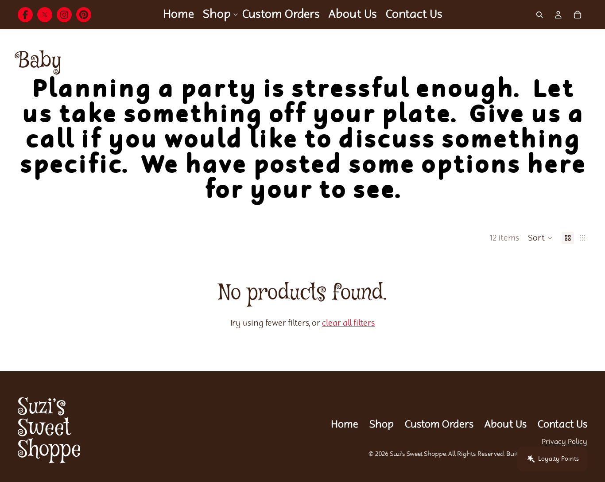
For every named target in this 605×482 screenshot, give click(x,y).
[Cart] (577, 14)
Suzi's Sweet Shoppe (418, 454)
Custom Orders (439, 425)
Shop (381, 425)
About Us (506, 425)
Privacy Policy (564, 442)
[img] (25, 14)
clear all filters (348, 323)
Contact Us (562, 425)
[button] (540, 238)
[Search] (539, 14)
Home (344, 425)
